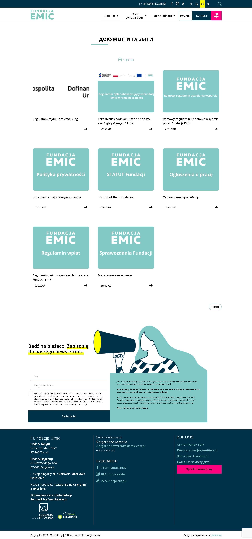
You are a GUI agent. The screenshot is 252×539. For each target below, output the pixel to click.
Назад (216, 306)
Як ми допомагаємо (135, 15)
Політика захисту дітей (194, 462)
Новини (185, 15)
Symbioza (216, 535)
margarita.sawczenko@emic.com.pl (120, 446)
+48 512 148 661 (105, 450)
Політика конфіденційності (197, 450)
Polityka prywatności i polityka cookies (83, 535)
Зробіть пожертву (216, 15)
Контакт (201, 15)
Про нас (109, 15)
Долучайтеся (163, 15)
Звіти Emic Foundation (193, 456)
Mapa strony (56, 535)
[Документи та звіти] (120, 59)
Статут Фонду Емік (190, 444)
